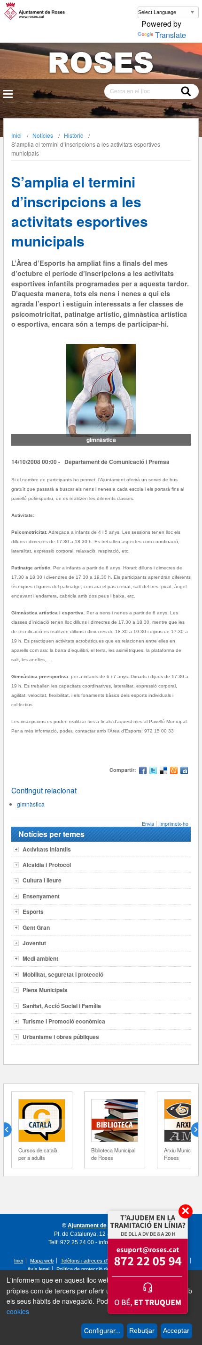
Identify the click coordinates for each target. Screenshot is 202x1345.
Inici (16, 135)
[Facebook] (143, 772)
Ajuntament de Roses (96, 1225)
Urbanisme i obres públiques (61, 1036)
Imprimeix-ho (173, 823)
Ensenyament (41, 896)
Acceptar (176, 1330)
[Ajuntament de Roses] (101, 64)
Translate (170, 35)
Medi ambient (40, 958)
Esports (33, 911)
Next (190, 1129)
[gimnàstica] (101, 390)
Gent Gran (36, 927)
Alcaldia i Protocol (47, 864)
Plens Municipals (45, 990)
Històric (73, 135)
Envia (148, 823)
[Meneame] (174, 772)
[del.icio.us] (163, 772)
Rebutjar (142, 1330)
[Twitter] (153, 772)
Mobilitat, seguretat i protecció (63, 974)
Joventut (34, 943)
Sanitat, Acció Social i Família (62, 1005)
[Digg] (184, 772)
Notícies (42, 135)
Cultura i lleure (42, 880)
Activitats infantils (47, 849)
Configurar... (102, 1330)
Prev (11, 1129)
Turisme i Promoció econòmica (64, 1021)
